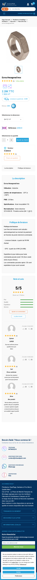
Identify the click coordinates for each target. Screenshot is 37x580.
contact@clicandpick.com (17, 458)
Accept (18, 568)
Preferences (18, 576)
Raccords (13, 21)
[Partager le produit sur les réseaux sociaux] (10, 86)
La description (8, 168)
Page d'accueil (6, 19)
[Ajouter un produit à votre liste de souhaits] (5, 86)
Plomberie (5, 21)
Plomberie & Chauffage (19, 19)
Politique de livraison (24, 168)
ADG (8, 106)
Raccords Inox (22, 21)
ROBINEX (7, 151)
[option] (18, 46)
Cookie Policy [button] (14, 562)
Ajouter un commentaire (18, 311)
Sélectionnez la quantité (10, 136)
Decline (18, 572)
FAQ (9, 476)
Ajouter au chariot (22, 140)
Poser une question (12, 158)
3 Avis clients (20, 81)
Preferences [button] (23, 564)
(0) (26, 329)
